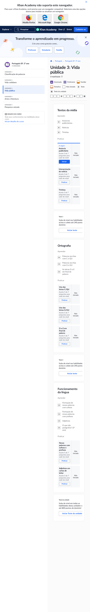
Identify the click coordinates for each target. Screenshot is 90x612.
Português (58, 61)
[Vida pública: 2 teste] (74, 96)
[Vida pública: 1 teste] (61, 96)
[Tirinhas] (58, 96)
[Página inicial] (51, 61)
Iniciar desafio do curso (14, 121)
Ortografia (64, 245)
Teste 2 (61, 360)
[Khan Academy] (46, 29)
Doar (60, 29)
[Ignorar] (86, 2)
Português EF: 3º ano (72, 61)
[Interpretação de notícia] (55, 96)
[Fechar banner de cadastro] (85, 37)
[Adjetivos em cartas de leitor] (81, 96)
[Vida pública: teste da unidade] (84, 96)
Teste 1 (61, 216)
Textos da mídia (67, 110)
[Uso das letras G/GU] (68, 96)
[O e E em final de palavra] (71, 96)
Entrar (69, 29)
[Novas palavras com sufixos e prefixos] (78, 96)
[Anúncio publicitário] (51, 96)
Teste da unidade (64, 500)
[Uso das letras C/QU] (64, 96)
